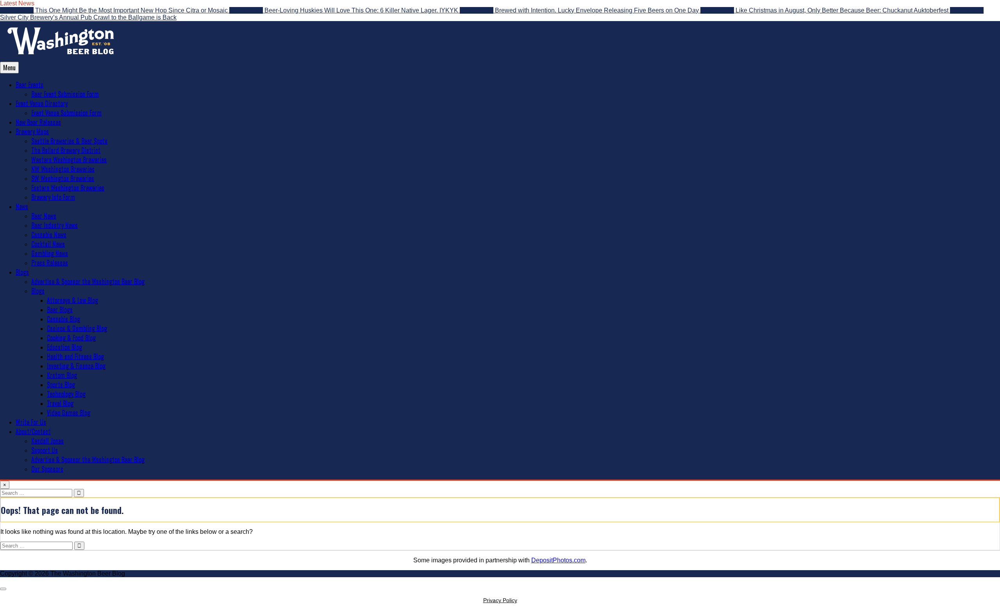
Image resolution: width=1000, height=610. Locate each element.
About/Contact (33, 431)
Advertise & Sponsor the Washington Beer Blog (88, 281)
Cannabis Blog (63, 318)
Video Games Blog (68, 412)
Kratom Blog (62, 375)
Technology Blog (66, 393)
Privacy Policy (500, 600)
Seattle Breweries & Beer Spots (69, 140)
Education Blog (64, 346)
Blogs (22, 271)
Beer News (43, 215)
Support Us (44, 450)
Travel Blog (60, 403)
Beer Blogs (60, 309)
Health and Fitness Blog (75, 356)
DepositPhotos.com (558, 560)
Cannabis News (48, 234)
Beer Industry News (54, 225)
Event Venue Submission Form (66, 112)
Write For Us (31, 421)
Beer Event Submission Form (65, 93)
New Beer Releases (38, 122)
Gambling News (49, 253)
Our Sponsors (47, 468)
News (22, 206)
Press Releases (49, 262)
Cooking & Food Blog (71, 337)
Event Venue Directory (42, 103)
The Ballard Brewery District (65, 150)
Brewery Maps (32, 131)
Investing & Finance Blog (76, 365)
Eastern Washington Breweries (67, 187)
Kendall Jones (47, 440)
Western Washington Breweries (69, 159)
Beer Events (29, 84)
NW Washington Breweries (63, 168)
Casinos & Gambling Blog (77, 328)
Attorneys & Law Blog (72, 300)
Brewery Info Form (53, 197)
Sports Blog (61, 384)
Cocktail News (48, 243)
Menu (9, 67)
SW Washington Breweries (62, 178)
